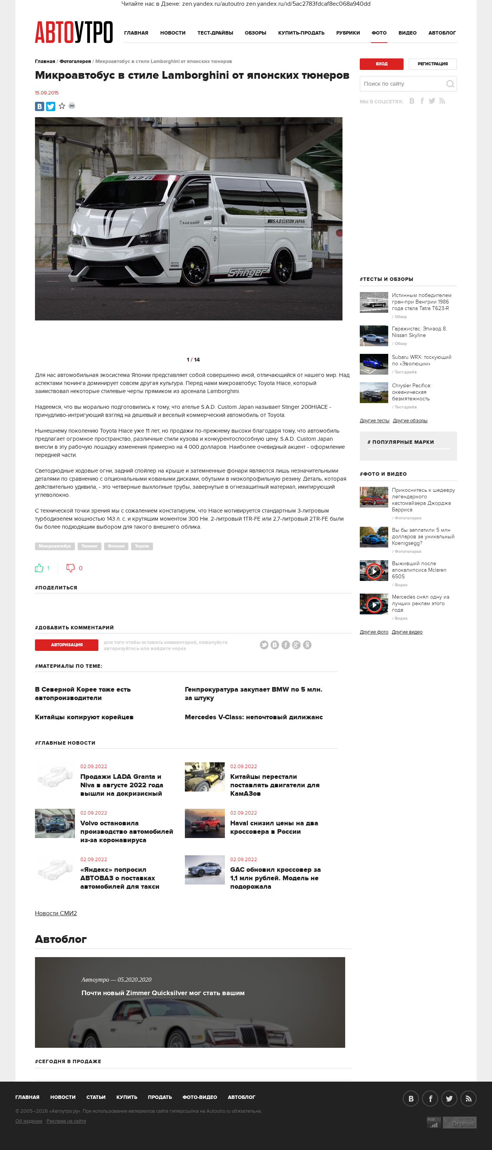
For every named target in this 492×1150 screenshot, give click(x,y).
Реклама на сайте (66, 1121)
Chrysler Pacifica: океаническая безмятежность (411, 392)
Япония (116, 546)
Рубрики (348, 33)
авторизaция (67, 644)
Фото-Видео (200, 1097)
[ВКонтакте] (39, 106)
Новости (173, 33)
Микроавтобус (55, 546)
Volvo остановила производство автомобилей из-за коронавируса (126, 832)
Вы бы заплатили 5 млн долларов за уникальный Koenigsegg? (423, 536)
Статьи (96, 1097)
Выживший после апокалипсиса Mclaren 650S (419, 570)
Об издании (28, 1121)
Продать (160, 1097)
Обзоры (255, 33)
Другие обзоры (410, 421)
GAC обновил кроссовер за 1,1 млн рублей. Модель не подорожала (275, 878)
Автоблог (442, 33)
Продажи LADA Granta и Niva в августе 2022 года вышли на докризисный (121, 785)
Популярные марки (403, 442)
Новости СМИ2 (56, 913)
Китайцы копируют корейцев (84, 717)
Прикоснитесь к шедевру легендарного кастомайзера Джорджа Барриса (423, 500)
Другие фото (374, 632)
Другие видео (407, 632)
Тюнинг (89, 546)
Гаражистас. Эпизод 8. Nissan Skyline (419, 332)
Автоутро (31, 1095)
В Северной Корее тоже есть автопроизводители (83, 693)
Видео (408, 33)
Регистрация (433, 63)
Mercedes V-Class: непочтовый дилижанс (254, 717)
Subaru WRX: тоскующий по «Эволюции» (422, 360)
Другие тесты (374, 421)
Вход (381, 63)
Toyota (142, 546)
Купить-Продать (301, 33)
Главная (136, 33)
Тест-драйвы (215, 33)
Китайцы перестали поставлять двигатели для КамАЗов (275, 785)
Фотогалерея (75, 61)
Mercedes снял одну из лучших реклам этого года (420, 603)
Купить (126, 1097)
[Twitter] (50, 106)
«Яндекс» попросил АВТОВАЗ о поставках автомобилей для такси (120, 878)
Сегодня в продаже (69, 1062)
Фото (379, 33)
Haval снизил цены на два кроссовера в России (274, 827)
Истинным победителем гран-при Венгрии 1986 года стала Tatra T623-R (422, 302)
